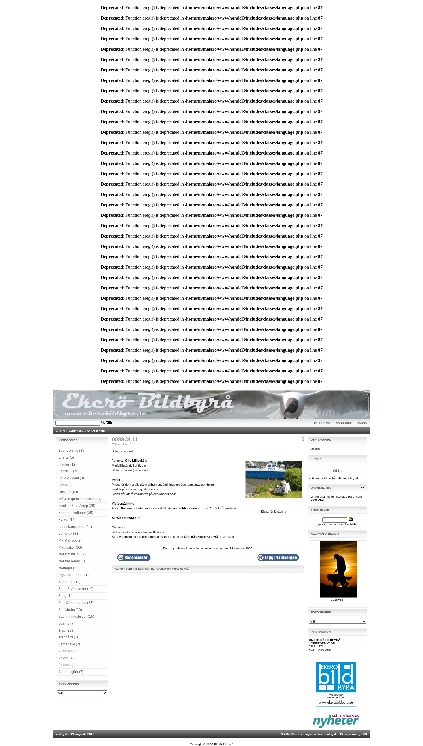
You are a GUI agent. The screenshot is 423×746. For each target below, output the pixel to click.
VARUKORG (344, 423)
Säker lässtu (96, 430)
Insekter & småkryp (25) (76, 506)
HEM (62, 430)
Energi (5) (66, 457)
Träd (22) (65, 630)
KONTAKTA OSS (320, 649)
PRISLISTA (316, 646)
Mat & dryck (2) (70, 540)
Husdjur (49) (68, 492)
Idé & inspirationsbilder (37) (80, 499)
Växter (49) (67, 658)
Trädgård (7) (68, 637)
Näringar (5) (67, 568)
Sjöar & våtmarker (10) (76, 589)
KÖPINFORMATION (322, 643)
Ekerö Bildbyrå (223, 744)
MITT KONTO (323, 423)
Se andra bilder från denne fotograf (334, 478)
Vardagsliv (75, 430)
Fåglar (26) (67, 485)
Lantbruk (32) (68, 534)
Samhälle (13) (69, 582)
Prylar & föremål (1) (73, 575)
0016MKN (337, 599)
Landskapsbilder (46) (75, 527)
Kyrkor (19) (67, 520)
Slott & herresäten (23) (76, 603)
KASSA (362, 423)
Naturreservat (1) (71, 561)
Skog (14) (66, 596)
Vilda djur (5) (68, 651)
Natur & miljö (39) (72, 554)
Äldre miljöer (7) (70, 672)
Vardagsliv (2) (69, 644)
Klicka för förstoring (273, 511)
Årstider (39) (68, 665)
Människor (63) (70, 547)
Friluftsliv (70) (68, 471)
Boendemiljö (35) (71, 451)
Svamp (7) (66, 623)
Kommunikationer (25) (75, 513)
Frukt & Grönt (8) (71, 478)
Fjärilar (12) (67, 464)
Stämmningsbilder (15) (76, 617)
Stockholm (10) (70, 610)
